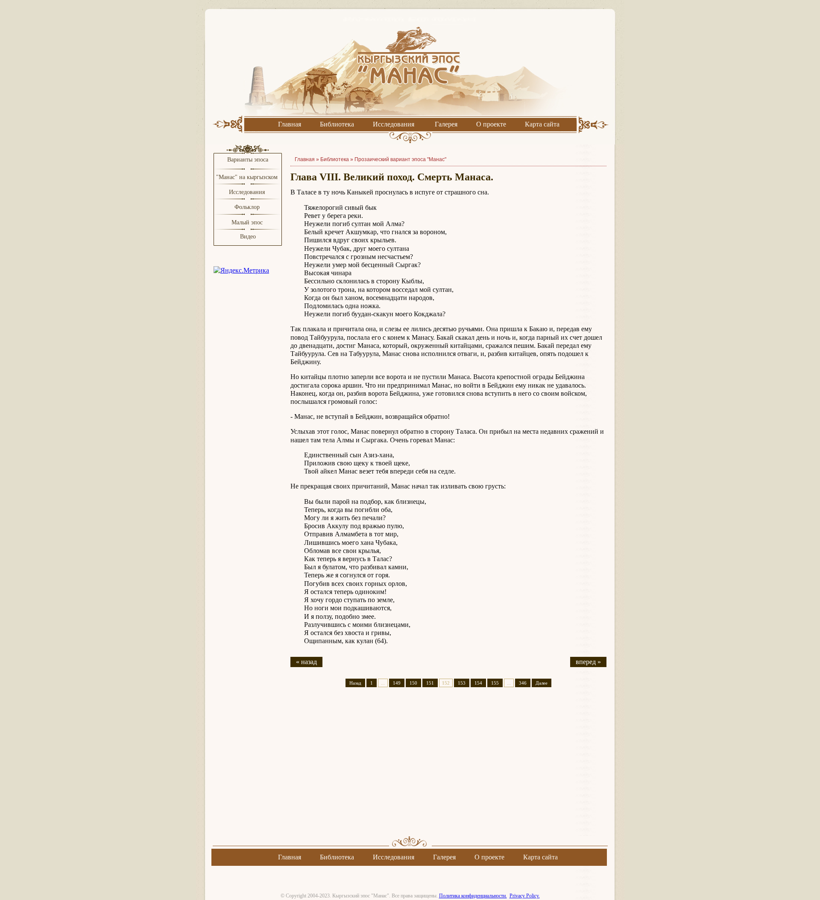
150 (413, 682)
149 (397, 682)
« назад (306, 661)
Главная (289, 124)
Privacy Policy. (525, 896)
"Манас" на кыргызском (247, 177)
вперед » (588, 661)
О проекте (491, 124)
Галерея (446, 124)
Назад (355, 682)
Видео (248, 236)
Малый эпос (247, 222)
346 (523, 682)
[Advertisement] (448, 769)
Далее (542, 682)
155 (495, 682)
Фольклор (247, 207)
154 (478, 682)
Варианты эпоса (247, 159)
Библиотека (337, 124)
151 (430, 682)
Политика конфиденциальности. (473, 896)
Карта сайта (542, 124)
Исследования (393, 124)
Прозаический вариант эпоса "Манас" (400, 159)
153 (462, 682)
